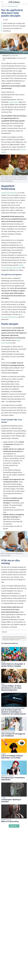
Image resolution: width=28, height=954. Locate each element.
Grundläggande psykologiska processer (12, 708)
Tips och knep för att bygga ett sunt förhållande (13, 735)
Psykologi (3, 6)
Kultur (3, 662)
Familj (3, 684)
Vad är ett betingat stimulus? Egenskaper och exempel (12, 757)
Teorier (3, 754)
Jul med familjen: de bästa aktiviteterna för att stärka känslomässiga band (11, 688)
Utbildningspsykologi (12, 6)
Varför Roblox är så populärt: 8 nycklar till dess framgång (13, 665)
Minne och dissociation (10, 821)
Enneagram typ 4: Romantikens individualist (13, 779)
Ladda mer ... (14, 826)
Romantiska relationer (8, 732)
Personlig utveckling (7, 776)
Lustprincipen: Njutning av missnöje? (11, 801)
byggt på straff (13, 102)
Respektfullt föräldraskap (9, 193)
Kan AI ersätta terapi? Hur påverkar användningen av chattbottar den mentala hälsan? (13, 712)
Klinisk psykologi (6, 819)
